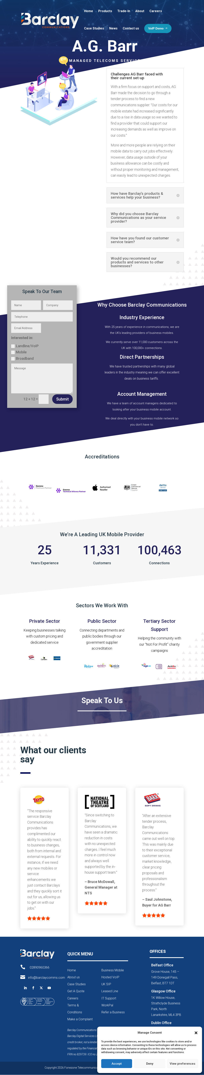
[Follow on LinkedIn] (25, 988)
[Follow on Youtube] (49, 988)
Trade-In (123, 11)
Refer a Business (113, 1012)
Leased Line (109, 991)
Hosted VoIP (110, 977)
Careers (155, 11)
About (139, 11)
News (113, 28)
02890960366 (39, 967)
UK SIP (106, 984)
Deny (149, 1063)
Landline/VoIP (27, 346)
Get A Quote (75, 991)
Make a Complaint (80, 1019)
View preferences (182, 1063)
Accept (117, 1063)
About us (73, 977)
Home (88, 11)
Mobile (21, 352)
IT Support (108, 998)
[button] (196, 1033)
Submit (62, 399)
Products (105, 11)
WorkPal (107, 1005)
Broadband (25, 358)
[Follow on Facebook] (33, 988)
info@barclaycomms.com (46, 977)
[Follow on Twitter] (41, 988)
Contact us (131, 28)
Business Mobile (112, 970)
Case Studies (94, 28)
